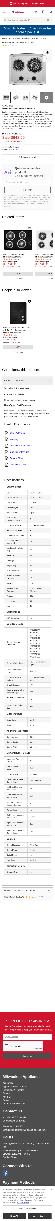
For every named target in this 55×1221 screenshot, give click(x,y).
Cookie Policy (23, 1203)
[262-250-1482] (43, 12)
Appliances (6, 38)
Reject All (14, 1216)
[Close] (52, 1189)
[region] (27, 1203)
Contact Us (8, 1100)
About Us (7, 1097)
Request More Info (29, 157)
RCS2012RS (13, 150)
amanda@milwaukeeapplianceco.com (27, 1130)
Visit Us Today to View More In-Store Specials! (27, 30)
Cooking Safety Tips (19, 452)
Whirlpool (16, 147)
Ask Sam (27, 190)
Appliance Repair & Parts (15, 1086)
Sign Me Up (27, 1056)
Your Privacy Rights (27, 1208)
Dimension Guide (18, 464)
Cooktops (26, 38)
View (18, 274)
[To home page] (18, 12)
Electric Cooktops (39, 38)
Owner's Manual (17, 433)
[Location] (36, 12)
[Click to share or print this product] (47, 52)
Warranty (14, 439)
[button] (4, 12)
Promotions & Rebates (13, 1090)
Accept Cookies (39, 1216)
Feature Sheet (16, 458)
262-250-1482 (16, 1126)
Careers (6, 1093)
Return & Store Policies (14, 1104)
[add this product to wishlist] (47, 59)
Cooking (16, 38)
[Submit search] (48, 20)
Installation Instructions (21, 446)
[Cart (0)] (51, 12)
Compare (19, 279)
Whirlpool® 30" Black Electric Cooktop (17, 254)
